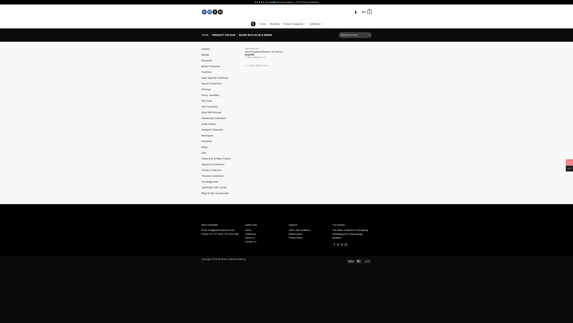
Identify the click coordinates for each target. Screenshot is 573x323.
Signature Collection (212, 164)
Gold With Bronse (211, 112)
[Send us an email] (220, 12)
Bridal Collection (210, 66)
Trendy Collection (211, 170)
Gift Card (206, 100)
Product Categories (293, 24)
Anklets (205, 48)
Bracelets (206, 60)
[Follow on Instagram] (209, 12)
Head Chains (208, 123)
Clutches (206, 71)
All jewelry (275, 24)
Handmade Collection (213, 118)
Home (263, 24)
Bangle (205, 54)
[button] (355, 12)
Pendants (206, 141)
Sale (203, 152)
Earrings (206, 89)
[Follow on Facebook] (204, 12)
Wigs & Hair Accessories (215, 193)
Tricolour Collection (212, 175)
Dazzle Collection (211, 83)
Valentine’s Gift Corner (214, 187)
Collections (315, 24)
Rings (204, 146)
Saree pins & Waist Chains (216, 158)
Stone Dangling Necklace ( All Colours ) (264, 51)
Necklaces (207, 135)
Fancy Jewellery (210, 95)
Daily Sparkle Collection (215, 77)
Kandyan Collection (212, 129)
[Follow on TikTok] (214, 12)
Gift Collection (209, 106)
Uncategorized (209, 181)
